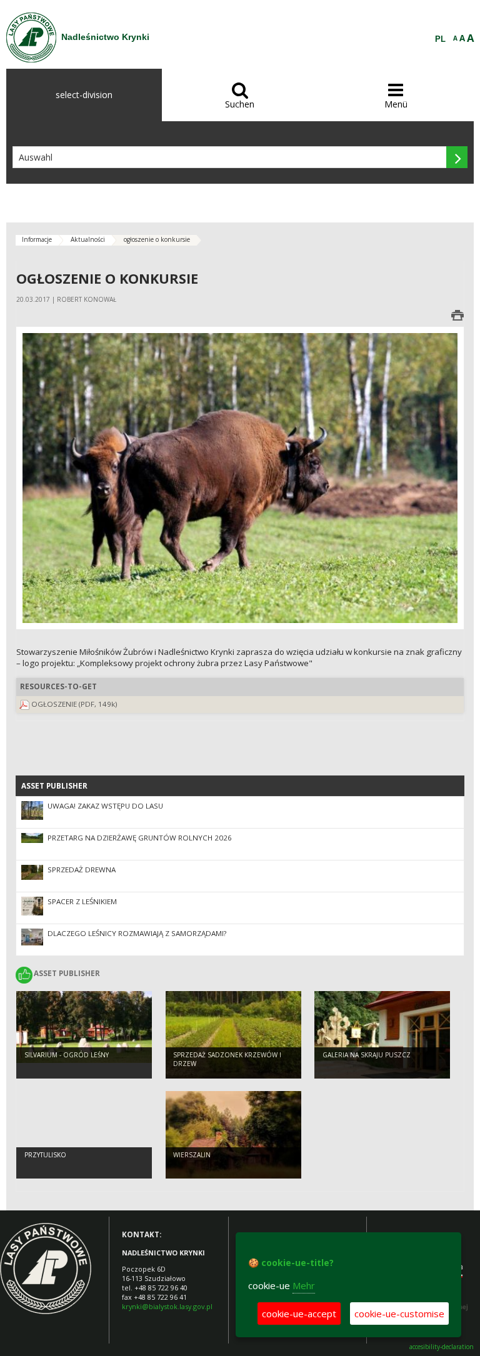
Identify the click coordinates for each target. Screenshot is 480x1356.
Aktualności (88, 239)
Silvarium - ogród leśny (66, 1054)
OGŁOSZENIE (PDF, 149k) (74, 704)
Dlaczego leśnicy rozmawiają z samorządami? (137, 933)
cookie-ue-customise (399, 1313)
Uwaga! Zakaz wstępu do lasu (105, 805)
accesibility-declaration (441, 1347)
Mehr (303, 1285)
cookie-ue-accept (299, 1313)
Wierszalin (192, 1154)
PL (440, 39)
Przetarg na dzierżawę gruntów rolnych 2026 (140, 837)
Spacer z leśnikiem (82, 901)
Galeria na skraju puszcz (366, 1054)
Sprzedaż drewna (82, 869)
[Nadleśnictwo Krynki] (31, 37)
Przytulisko (45, 1154)
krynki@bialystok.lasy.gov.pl (167, 1306)
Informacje (37, 239)
